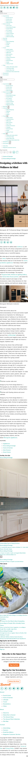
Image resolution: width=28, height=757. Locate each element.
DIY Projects (9, 30)
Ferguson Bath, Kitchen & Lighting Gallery (14, 274)
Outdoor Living (9, 35)
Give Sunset (6, 74)
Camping (8, 58)
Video (5, 706)
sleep (4, 258)
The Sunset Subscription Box (12, 71)
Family (7, 44)
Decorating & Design (11, 27)
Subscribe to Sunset (9, 715)
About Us (6, 713)
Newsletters (6, 73)
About (2, 709)
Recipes (2, 566)
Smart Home (7, 452)
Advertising (6, 728)
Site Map (5, 721)
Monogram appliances (10, 437)
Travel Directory (10, 51)
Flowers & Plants (10, 33)
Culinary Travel (9, 63)
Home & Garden (6, 23)
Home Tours (9, 25)
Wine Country (9, 54)
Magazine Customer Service (9, 147)
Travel (4, 47)
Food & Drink (6, 16)
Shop (4, 65)
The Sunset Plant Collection (11, 719)
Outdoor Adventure (10, 57)
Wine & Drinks (9, 22)
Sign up (2, 649)
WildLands (8, 52)
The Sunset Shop (10, 68)
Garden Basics (9, 28)
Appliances (6, 443)
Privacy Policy (9, 748)
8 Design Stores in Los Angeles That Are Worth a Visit (13, 633)
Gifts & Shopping (10, 41)
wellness (19, 246)
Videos (7, 46)
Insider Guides (9, 49)
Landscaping (9, 31)
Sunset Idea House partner (10, 276)
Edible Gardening (10, 36)
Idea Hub (5, 38)
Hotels (7, 62)
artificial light (12, 335)
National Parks (9, 60)
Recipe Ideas (9, 19)
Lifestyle (5, 39)
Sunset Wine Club (10, 70)
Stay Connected (3, 150)
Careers (5, 730)
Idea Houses (7, 450)
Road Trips (8, 55)
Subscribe (5, 145)
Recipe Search (9, 17)
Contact (2, 724)
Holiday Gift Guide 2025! (12, 66)
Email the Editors (8, 732)
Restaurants (9, 20)
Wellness (8, 43)
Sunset (2, 692)
